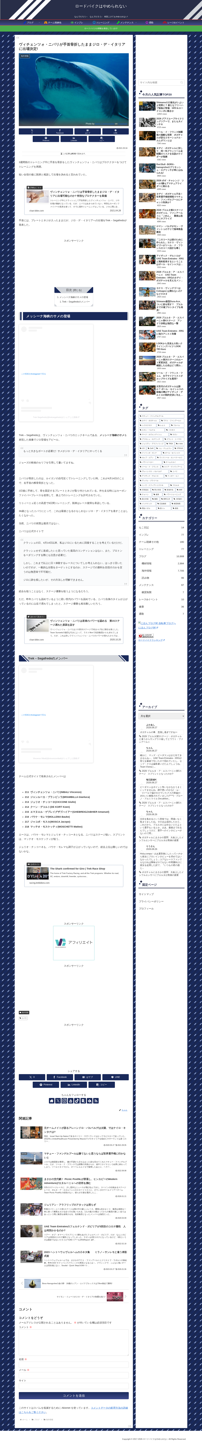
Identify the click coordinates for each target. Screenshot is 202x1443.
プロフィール (146, 908)
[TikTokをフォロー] (77, 1100)
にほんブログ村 (147, 627)
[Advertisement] (74, 262)
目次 (69, 289)
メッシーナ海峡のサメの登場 (74, 297)
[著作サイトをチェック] (51, 1100)
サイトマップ (146, 894)
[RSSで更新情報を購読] (96, 1100)
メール (24, 1370)
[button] (101, 139)
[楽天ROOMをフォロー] (83, 1100)
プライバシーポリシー (151, 901)
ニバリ (24, 1018)
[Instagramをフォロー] (64, 1100)
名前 (23, 1359)
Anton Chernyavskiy (104, 123)
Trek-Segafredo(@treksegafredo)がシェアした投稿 (55, 417)
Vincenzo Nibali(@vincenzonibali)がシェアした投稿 (55, 758)
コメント (25, 1327)
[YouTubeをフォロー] (70, 1100)
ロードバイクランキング (150, 640)
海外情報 (25, 1012)
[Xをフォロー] (58, 1100)
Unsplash (122, 123)
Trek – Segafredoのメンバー (76, 301)
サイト (22, 1380)
